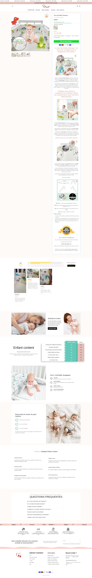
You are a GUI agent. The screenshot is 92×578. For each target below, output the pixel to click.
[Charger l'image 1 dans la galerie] (14, 55)
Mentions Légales (51, 555)
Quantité (55, 31)
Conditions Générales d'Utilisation (53, 564)
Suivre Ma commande (33, 557)
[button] (12, 6)
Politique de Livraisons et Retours (53, 557)
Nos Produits (31, 562)
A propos (31, 560)
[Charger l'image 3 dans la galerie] (23, 55)
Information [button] (51, 553)
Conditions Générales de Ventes (53, 562)
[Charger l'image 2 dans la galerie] (18, 55)
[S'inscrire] (80, 540)
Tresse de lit (74, 249)
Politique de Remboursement (52, 560)
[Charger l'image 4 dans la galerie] (28, 55)
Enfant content (47, 575)
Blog (30, 564)
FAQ (30, 555)
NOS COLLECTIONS (52, 328)
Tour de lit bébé (68, 249)
